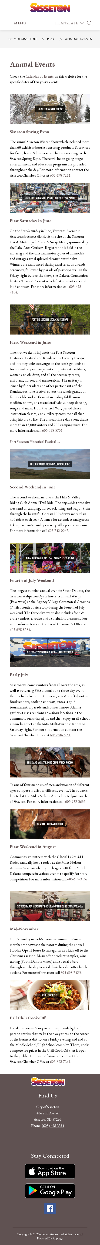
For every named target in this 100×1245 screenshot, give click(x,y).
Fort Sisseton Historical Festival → (35, 441)
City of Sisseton (22, 39)
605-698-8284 (20, 629)
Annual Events (78, 39)
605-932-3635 (75, 801)
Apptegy (58, 1238)
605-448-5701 (52, 430)
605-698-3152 (77, 879)
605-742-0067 (58, 530)
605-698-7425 (70, 972)
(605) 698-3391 (53, 1125)
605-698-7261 (60, 175)
